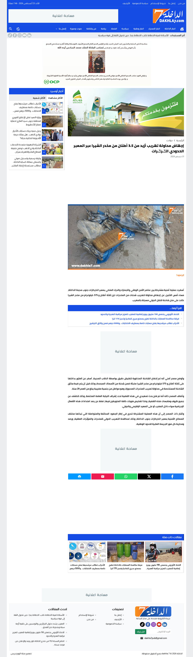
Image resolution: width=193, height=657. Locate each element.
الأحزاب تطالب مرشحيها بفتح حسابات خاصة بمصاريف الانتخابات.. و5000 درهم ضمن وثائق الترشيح (134, 323)
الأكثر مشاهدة (55, 98)
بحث (10, 28)
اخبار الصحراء (154, 28)
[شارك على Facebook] (172, 476)
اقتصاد (114, 28)
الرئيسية (182, 29)
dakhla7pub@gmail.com (155, 638)
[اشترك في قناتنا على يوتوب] (24, 35)
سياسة (125, 28)
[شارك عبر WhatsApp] (125, 476)
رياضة (103, 28)
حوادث (169, 140)
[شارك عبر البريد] (102, 476)
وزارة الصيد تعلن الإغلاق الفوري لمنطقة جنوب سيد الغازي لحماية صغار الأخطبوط (25, 121)
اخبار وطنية (138, 28)
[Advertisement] (126, 181)
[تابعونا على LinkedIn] (29, 35)
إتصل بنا (171, 3)
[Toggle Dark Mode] (18, 28)
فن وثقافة (91, 28)
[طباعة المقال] (79, 476)
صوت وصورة (76, 28)
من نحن (181, 3)
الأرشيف (126, 3)
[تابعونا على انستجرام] (19, 35)
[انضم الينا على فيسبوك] (14, 35)
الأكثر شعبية (39, 98)
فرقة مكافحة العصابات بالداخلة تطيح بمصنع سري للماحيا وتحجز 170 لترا (145, 319)
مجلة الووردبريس (18, 653)
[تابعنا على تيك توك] (9, 35)
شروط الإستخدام (158, 3)
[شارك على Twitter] (149, 476)
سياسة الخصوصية (140, 3)
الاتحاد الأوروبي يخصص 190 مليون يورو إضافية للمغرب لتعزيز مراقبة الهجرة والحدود (139, 314)
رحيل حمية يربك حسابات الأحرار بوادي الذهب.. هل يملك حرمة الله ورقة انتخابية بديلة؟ (27, 134)
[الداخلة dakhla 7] (151, 16)
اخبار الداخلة (170, 28)
